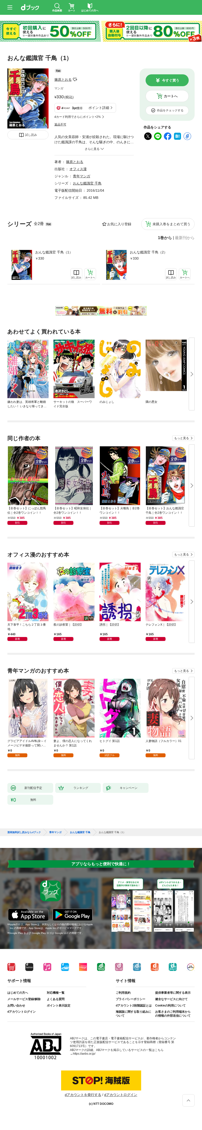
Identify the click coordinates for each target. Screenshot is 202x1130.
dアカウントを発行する (83, 1095)
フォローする (75, 79)
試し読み (31, 135)
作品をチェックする (170, 110)
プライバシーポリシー (130, 999)
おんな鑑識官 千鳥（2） (148, 252)
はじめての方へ (17, 992)
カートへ (171, 96)
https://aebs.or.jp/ (84, 1053)
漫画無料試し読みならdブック (24, 832)
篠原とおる (63, 80)
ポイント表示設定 (58, 1005)
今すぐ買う (170, 80)
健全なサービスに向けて (171, 999)
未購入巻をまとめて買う (171, 224)
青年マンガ (81, 176)
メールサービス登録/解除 (24, 999)
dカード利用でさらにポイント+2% (77, 117)
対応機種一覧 (56, 992)
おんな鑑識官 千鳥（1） (54, 252)
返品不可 (60, 124)
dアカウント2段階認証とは (134, 1005)
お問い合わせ (16, 1005)
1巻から (165, 238)
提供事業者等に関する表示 (173, 992)
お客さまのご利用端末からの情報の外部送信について (173, 1013)
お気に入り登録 (119, 224)
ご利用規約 (123, 992)
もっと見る (181, 438)
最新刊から (185, 238)
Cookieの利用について (170, 1005)
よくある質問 (56, 999)
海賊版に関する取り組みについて (133, 1013)
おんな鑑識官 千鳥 (87, 183)
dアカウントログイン (21, 1011)
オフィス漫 (78, 169)
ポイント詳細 (98, 108)
